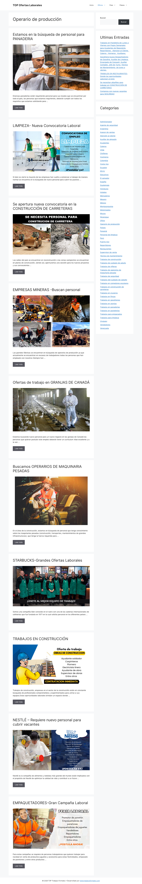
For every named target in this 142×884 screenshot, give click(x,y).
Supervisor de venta (108, 252)
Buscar (103, 18)
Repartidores (105, 245)
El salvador (104, 178)
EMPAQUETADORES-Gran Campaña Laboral (50, 803)
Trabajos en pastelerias (110, 311)
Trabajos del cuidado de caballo (113, 280)
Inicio (92, 5)
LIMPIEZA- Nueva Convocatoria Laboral (46, 125)
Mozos (103, 214)
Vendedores (105, 325)
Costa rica (104, 164)
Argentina (104, 129)
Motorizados (105, 210)
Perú (102, 238)
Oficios (100, 5)
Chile (102, 150)
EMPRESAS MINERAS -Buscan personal (46, 289)
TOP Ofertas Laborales (27, 5)
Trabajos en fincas (107, 296)
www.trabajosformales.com (90, 881)
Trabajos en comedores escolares (114, 283)
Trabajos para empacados (111, 314)
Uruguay (103, 321)
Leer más (19, 108)
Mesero (103, 199)
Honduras (104, 189)
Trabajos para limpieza (109, 318)
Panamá (103, 231)
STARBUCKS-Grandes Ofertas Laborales (47, 560)
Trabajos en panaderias (110, 307)
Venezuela (104, 328)
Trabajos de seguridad (109, 276)
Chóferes (104, 153)
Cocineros (104, 157)
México (103, 203)
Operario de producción (110, 224)
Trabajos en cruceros (109, 293)
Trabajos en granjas (108, 304)
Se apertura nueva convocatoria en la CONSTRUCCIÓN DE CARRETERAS (44, 206)
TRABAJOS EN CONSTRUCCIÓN (40, 639)
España (103, 182)
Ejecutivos (104, 175)
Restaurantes (105, 249)
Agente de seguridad (109, 125)
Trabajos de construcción (110, 259)
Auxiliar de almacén (108, 139)
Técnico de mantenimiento (111, 256)
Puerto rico (104, 242)
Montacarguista (106, 206)
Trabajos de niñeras (108, 266)
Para (111, 5)
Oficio (102, 221)
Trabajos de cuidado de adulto (113, 263)
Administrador (106, 122)
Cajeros (103, 146)
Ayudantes (104, 143)
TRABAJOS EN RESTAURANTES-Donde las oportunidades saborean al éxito (114, 76)
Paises (122, 5)
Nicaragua (104, 217)
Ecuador (103, 168)
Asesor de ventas (107, 132)
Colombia (104, 161)
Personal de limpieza (108, 235)
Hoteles (103, 192)
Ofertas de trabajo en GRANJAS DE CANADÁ (51, 382)
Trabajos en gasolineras (110, 300)
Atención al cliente (107, 136)
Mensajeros (105, 196)
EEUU (102, 171)
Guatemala (104, 185)
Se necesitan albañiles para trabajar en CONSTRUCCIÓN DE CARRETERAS (113, 85)
